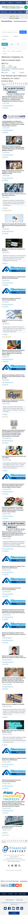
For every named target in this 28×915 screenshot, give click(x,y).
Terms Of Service (16, 861)
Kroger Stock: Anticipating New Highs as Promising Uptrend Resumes (13, 400)
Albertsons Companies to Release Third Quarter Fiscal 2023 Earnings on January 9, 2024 (14, 634)
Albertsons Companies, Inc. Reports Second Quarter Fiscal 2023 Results (14, 759)
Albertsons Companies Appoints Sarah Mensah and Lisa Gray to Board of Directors (14, 656)
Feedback (14, 913)
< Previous (4, 84)
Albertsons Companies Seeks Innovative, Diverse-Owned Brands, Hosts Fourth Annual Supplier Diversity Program (13, 485)
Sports (10, 2)
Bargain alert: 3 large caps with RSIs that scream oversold (13, 731)
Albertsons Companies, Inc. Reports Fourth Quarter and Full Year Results (13, 277)
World (25, 12)
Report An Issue (22, 893)
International (18, 51)
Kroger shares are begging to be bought (13, 704)
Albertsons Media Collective (9, 548)
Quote (6, 72)
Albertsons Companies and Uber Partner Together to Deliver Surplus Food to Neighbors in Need (13, 172)
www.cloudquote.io (14, 856)
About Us (4, 893)
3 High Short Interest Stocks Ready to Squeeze (12, 320)
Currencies (13, 51)
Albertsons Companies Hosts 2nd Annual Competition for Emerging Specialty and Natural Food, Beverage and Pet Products (13, 611)
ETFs (18, 44)
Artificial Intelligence (8, 210)
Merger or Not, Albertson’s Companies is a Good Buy (13, 249)
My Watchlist (15, 36)
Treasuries (5, 53)
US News (20, 12)
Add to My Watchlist (5, 70)
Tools (4, 48)
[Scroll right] (27, 2)
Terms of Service (9, 900)
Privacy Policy (19, 900)
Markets (4, 44)
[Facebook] (12, 866)
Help (16, 893)
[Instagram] (19, 866)
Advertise (11, 893)
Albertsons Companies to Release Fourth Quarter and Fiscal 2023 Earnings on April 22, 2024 (13, 376)
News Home (4, 12)
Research (22, 72)
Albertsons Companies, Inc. (9, 105)
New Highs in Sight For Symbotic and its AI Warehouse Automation (13, 194)
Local (10, 12)
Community (19, 2)
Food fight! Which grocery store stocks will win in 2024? (14, 457)
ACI (6, 63)
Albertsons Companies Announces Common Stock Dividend (11, 299)
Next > (26, 84)
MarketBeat (5, 208)
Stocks (11, 44)
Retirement (7, 835)
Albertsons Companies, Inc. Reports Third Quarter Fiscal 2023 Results (13, 567)
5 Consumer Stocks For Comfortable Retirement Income (12, 827)
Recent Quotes (5, 36)
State (15, 12)
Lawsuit (6, 416)
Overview (4, 51)
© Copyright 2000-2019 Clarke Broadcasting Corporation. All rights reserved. (14, 903)
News (3, 2)
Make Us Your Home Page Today (10, 881)
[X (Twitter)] (8, 866)
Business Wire (6, 107)
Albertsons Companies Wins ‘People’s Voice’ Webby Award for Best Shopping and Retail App (14, 225)
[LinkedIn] (15, 866)
